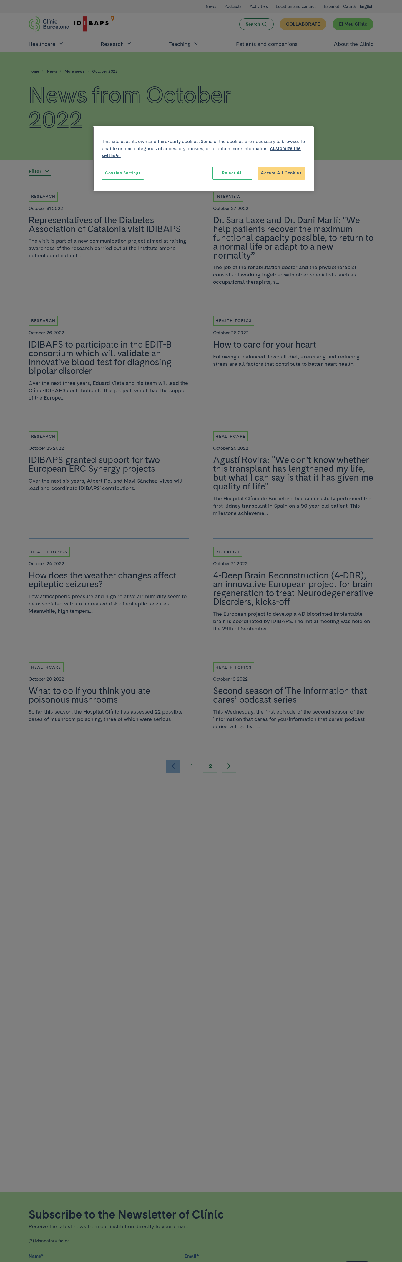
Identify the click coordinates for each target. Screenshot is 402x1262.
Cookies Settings (123, 173)
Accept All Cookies (281, 173)
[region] (203, 159)
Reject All (232, 173)
